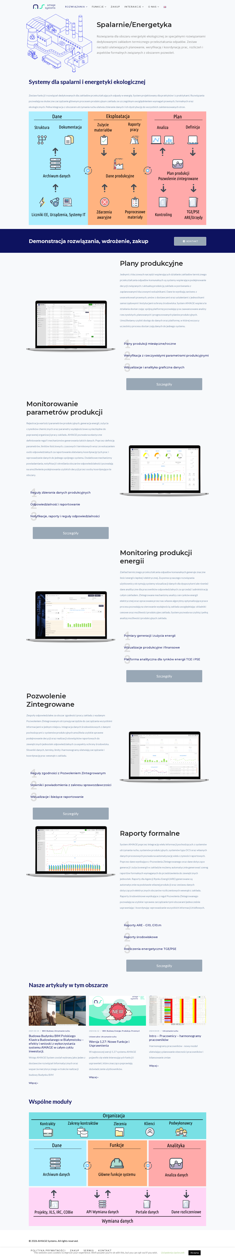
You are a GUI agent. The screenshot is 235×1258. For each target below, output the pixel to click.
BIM (44, 1031)
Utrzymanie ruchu (62, 1031)
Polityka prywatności (48, 1250)
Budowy (50, 1031)
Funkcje (98, 6)
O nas (152, 6)
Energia (117, 1031)
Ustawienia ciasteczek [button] (172, 1252)
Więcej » (33, 1082)
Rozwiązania (75, 6)
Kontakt (192, 241)
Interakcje (133, 6)
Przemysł (135, 1031)
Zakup (115, 6)
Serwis (89, 1250)
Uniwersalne (94, 1036)
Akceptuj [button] (194, 1252)
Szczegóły (164, 384)
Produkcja (126, 1031)
